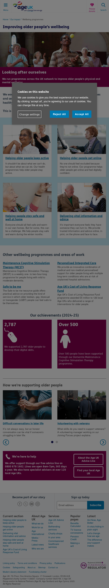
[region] (54, 104)
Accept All (82, 114)
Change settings (29, 114)
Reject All (59, 114)
